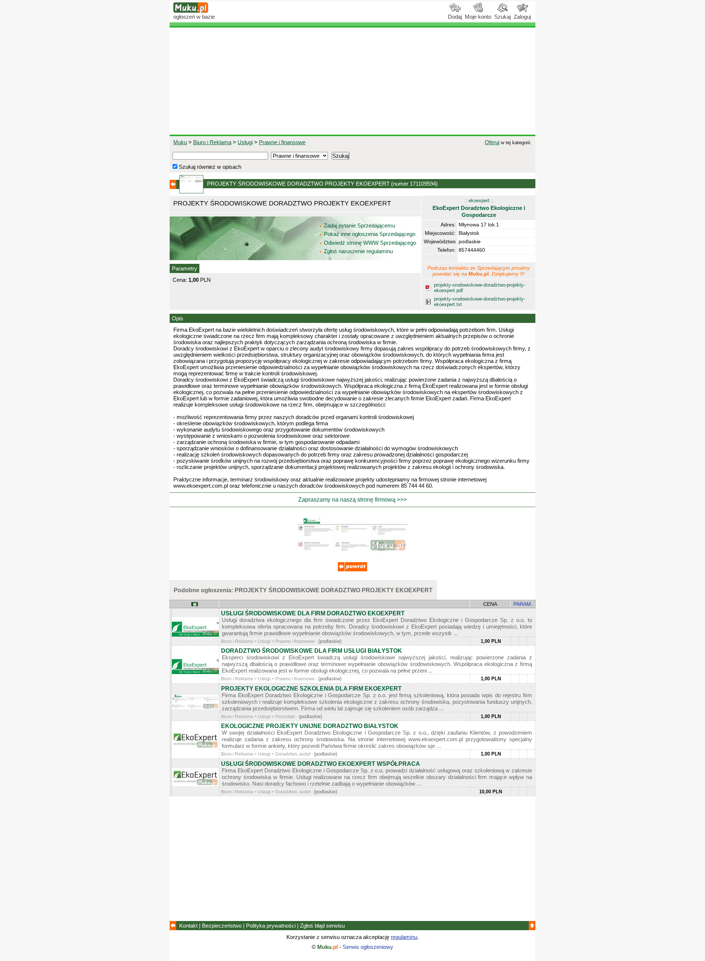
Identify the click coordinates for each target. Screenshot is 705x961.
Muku (180, 142)
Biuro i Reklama (212, 142)
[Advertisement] (352, 81)
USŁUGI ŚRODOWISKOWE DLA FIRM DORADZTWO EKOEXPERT (313, 613)
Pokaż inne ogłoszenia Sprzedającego (369, 234)
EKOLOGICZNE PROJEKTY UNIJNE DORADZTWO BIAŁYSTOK (309, 726)
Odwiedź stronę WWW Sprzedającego (369, 243)
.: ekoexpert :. (479, 208)
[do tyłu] (352, 569)
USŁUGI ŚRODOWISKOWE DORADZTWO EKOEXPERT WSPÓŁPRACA (320, 764)
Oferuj (492, 142)
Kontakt (188, 925)
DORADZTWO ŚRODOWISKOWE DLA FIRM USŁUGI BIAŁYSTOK (311, 651)
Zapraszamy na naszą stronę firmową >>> (352, 499)
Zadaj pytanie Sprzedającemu (359, 225)
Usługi (245, 142)
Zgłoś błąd (322, 925)
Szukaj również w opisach (209, 167)
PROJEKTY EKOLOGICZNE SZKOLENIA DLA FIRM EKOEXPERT (311, 688)
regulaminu (404, 937)
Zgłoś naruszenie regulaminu (357, 251)
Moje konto (478, 17)
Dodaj (455, 17)
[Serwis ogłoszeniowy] (191, 11)
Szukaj (502, 17)
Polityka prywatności (271, 925)
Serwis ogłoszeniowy (368, 947)
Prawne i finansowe (282, 142)
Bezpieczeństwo (222, 925)
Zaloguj (522, 17)
